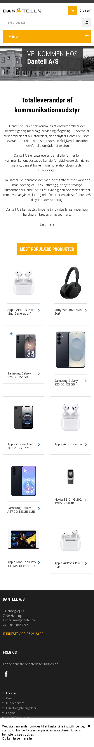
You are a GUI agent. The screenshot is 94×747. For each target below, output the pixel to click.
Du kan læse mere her (18, 738)
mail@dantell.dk (24, 620)
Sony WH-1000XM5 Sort (68, 311)
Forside (11, 693)
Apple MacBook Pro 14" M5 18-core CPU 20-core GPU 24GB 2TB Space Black (22, 567)
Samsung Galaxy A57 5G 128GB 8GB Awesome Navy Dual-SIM (21, 513)
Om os (10, 698)
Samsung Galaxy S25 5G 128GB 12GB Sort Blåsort (67, 384)
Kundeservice (15, 703)
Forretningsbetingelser (21, 708)
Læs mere (47, 224)
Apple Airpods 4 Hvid (69, 444)
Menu (13, 36)
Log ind (11, 713)
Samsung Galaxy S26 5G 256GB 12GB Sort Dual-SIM (21, 377)
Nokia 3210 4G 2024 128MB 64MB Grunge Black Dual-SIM (68, 505)
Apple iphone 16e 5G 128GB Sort (19, 446)
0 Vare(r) (85, 11)
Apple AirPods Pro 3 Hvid (68, 565)
